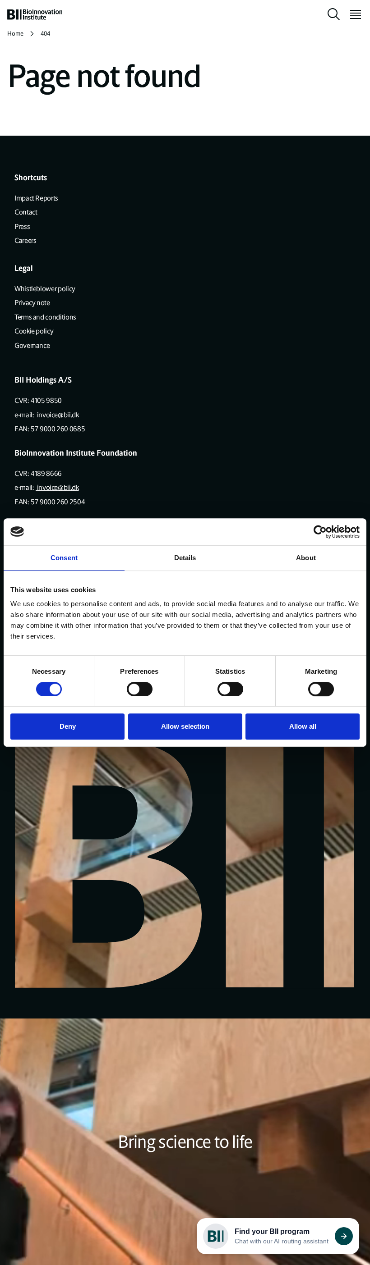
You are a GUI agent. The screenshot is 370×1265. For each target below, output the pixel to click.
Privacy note (32, 302)
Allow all (302, 726)
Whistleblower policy (44, 288)
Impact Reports (36, 198)
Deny (68, 726)
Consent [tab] (64, 558)
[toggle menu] (352, 14)
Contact (25, 212)
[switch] (140, 689)
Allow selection (185, 726)
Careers (25, 240)
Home (15, 33)
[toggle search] (334, 14)
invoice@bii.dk (57, 415)
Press (22, 226)
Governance (32, 345)
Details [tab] (185, 558)
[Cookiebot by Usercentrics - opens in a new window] (320, 532)
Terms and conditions (45, 317)
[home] (34, 14)
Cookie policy (33, 331)
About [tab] (306, 558)
